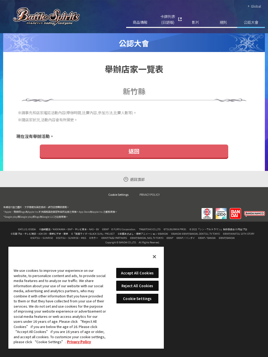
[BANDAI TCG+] (221, 210)
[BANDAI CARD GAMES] (207, 210)
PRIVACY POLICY (149, 194)
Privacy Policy (79, 341)
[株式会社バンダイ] (235, 210)
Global (256, 6)
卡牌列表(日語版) (167, 19)
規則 (223, 22)
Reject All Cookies (137, 285)
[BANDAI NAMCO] (254, 210)
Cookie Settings (118, 194)
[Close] (154, 256)
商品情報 (140, 22)
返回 (134, 151)
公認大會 (251, 22)
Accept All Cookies (137, 272)
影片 (195, 22)
